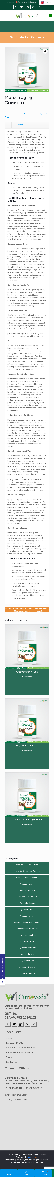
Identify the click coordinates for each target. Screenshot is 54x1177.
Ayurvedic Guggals (27, 973)
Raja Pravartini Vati (27, 745)
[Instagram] (38, 7)
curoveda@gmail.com (16, 1094)
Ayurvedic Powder (27, 954)
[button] (45, 51)
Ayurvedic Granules (27, 967)
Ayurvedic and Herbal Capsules (27, 922)
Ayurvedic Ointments (27, 948)
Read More (27, 676)
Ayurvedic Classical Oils (27, 897)
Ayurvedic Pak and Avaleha (27, 877)
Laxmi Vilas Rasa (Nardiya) (27, 819)
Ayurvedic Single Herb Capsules (27, 871)
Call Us (9, 1174)
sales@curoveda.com (16, 1099)
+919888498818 (33, 1088)
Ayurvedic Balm (27, 960)
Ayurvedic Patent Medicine (20, 1052)
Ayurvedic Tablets (27, 909)
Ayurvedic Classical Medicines (26, 114)
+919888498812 (14, 1088)
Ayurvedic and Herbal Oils (27, 928)
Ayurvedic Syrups (27, 916)
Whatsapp (26, 1174)
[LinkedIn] (27, 7)
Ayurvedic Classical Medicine (21, 1047)
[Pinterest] (32, 7)
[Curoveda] (27, 16)
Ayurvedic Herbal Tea (27, 935)
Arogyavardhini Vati (27, 671)
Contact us (11, 1061)
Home (9, 1038)
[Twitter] (21, 7)
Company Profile (15, 1043)
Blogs (9, 1057)
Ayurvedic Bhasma (27, 890)
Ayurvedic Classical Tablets (27, 865)
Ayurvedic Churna (27, 884)
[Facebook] (15, 7)
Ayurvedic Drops (27, 941)
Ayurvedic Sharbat (27, 903)
